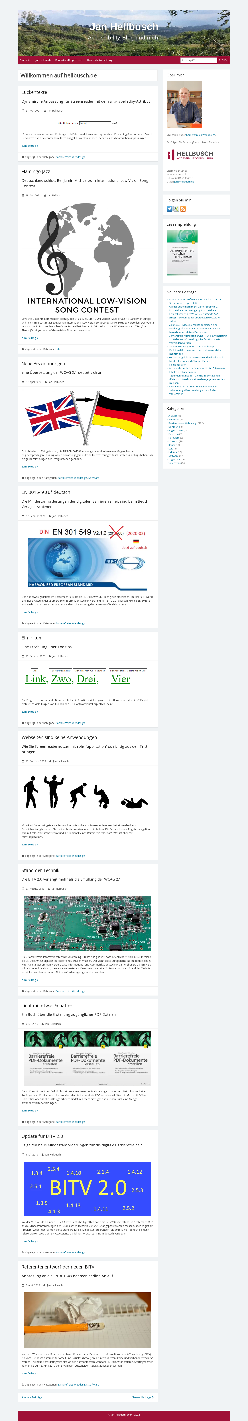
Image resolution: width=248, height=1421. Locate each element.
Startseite (25, 60)
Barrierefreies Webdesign (70, 157)
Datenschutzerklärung (99, 60)
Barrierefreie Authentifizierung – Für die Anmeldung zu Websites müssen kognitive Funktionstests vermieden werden (198, 339)
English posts (175, 430)
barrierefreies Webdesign (200, 134)
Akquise (172, 415)
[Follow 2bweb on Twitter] (169, 208)
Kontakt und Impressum (68, 60)
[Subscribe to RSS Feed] (183, 208)
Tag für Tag (174, 459)
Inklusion (173, 441)
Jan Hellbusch (43, 60)
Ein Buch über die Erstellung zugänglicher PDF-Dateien (69, 1014)
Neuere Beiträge (142, 1397)
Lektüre (172, 452)
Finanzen (173, 434)
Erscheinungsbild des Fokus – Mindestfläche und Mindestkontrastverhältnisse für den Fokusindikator (196, 361)
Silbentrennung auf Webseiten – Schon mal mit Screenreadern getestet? (195, 301)
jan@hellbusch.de (184, 181)
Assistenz (173, 419)
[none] (190, 154)
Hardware (174, 437)
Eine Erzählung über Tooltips (47, 646)
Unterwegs (174, 463)
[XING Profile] (176, 208)
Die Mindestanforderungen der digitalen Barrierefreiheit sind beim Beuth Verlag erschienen (85, 504)
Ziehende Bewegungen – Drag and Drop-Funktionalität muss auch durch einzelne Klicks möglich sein (195, 350)
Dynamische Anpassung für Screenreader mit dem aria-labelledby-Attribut (86, 101)
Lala (57, 349)
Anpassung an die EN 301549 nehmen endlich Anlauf (67, 1275)
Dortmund (174, 426)
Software (93, 477)
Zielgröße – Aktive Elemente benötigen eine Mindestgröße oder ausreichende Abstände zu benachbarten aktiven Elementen (195, 328)
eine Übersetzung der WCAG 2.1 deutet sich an (62, 372)
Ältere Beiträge (32, 1397)
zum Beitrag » (30, 145)
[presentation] (88, 123)
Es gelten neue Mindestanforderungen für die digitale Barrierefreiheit (82, 1144)
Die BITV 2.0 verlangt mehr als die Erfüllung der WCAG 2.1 (71, 879)
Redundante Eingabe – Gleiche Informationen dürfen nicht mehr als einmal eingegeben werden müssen (197, 379)
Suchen (223, 60)
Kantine (172, 445)
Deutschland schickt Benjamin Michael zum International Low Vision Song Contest (85, 183)
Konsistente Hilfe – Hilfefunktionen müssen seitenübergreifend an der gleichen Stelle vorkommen (193, 390)
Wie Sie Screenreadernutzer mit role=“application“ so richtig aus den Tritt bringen (84, 749)
